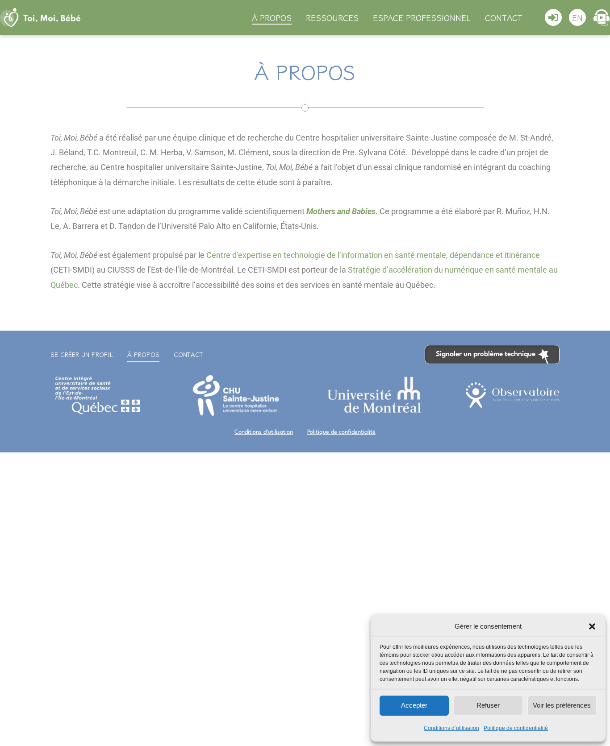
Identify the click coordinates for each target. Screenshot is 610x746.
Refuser (488, 705)
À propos (272, 17)
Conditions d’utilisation (451, 728)
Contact (503, 17)
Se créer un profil (81, 354)
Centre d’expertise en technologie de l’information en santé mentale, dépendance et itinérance (373, 255)
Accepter (414, 705)
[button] (592, 626)
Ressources (332, 17)
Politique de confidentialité (516, 728)
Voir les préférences (562, 705)
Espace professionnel (422, 17)
